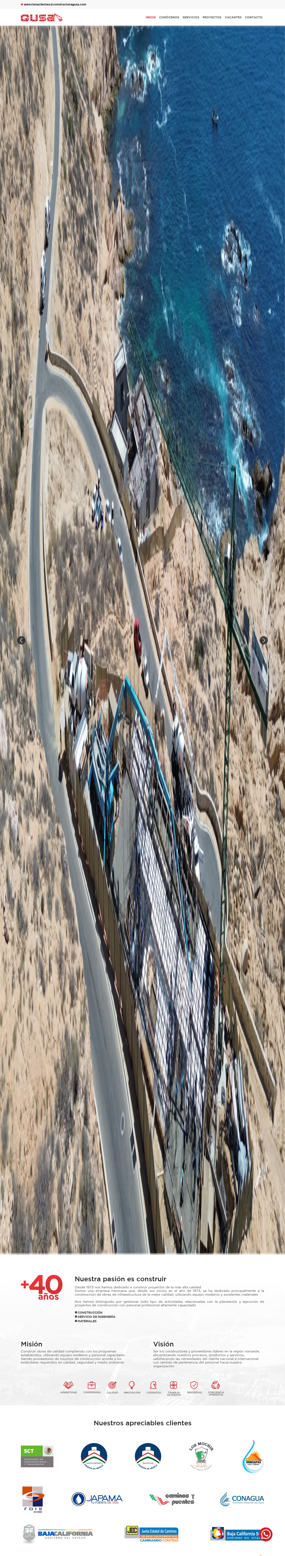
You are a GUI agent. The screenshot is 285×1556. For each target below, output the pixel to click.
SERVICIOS (191, 17)
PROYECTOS (212, 17)
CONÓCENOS (169, 17)
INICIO (151, 17)
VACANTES (233, 17)
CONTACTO (253, 17)
